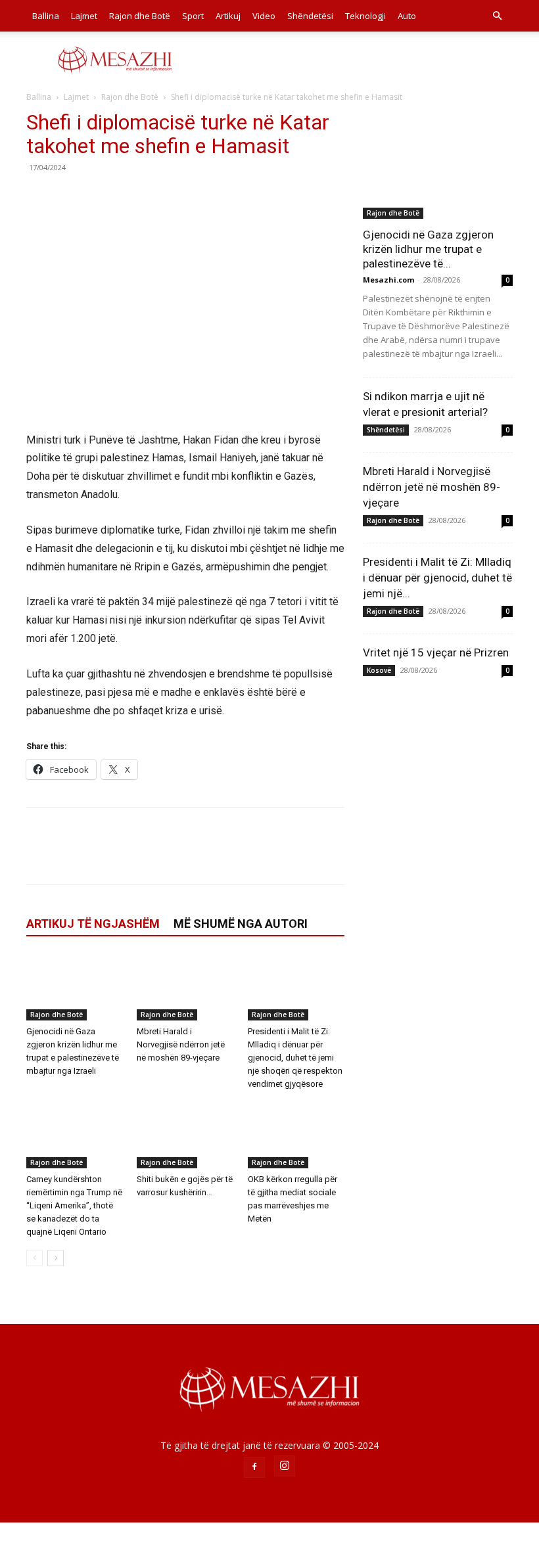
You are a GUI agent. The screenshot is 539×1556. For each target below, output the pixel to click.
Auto (407, 16)
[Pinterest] (100, 197)
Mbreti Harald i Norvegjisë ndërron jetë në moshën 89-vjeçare (181, 1044)
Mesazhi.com (388, 280)
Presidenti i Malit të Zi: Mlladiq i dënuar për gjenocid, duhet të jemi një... (437, 577)
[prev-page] (34, 1258)
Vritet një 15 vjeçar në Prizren (436, 652)
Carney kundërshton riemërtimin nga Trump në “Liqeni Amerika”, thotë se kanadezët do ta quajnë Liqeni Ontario (74, 1205)
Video (263, 16)
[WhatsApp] (130, 197)
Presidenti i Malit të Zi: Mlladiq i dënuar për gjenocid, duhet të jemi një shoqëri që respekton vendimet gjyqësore (295, 1057)
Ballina (45, 16)
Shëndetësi (310, 16)
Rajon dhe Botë (139, 16)
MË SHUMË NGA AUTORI (241, 923)
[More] (161, 197)
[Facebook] (39, 197)
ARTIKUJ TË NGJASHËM (93, 923)
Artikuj (228, 16)
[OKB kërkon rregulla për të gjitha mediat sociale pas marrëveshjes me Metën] (296, 1135)
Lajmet (84, 16)
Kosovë (379, 670)
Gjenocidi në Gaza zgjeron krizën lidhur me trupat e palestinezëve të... (428, 249)
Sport (193, 16)
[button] (497, 16)
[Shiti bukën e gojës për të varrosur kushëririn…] (185, 1135)
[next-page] (55, 1258)
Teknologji (365, 16)
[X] (70, 197)
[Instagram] (284, 1465)
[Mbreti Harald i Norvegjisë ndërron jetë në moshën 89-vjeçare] (185, 987)
